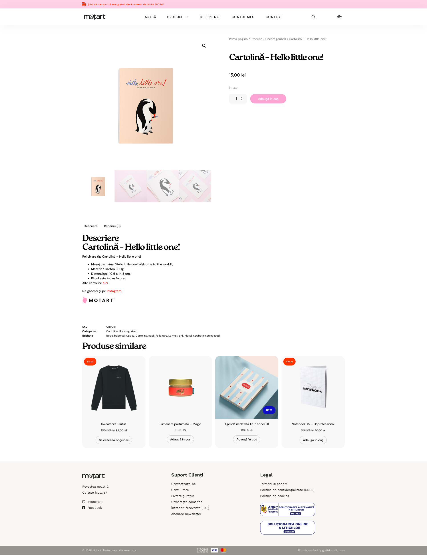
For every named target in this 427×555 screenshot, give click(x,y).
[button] (204, 46)
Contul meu (243, 17)
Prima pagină (238, 39)
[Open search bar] (314, 17)
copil (151, 335)
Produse (175, 17)
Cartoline (112, 331)
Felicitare (161, 335)
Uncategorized (275, 39)
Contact (274, 17)
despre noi (210, 17)
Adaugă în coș (268, 99)
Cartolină (141, 335)
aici (105, 283)
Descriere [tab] (91, 226)
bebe (109, 335)
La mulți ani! (175, 335)
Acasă (150, 17)
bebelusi (119, 335)
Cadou (130, 335)
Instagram (114, 291)
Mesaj (188, 335)
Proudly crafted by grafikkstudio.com (321, 550)
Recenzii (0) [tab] (112, 226)
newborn (198, 335)
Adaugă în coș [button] (180, 439)
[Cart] (339, 17)
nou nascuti (212, 335)
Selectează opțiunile (114, 440)
